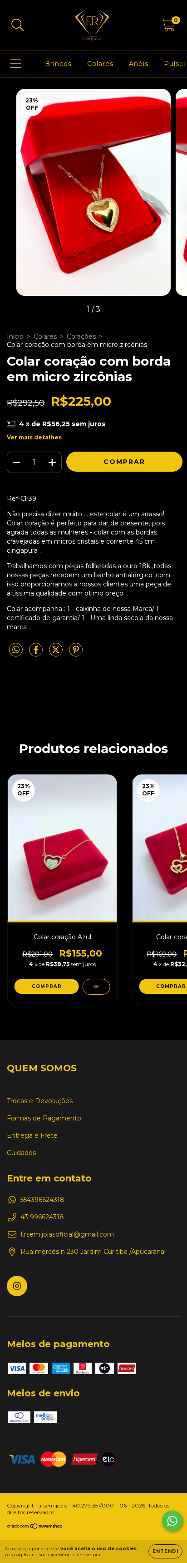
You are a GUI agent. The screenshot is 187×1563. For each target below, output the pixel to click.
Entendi (165, 1551)
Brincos (58, 64)
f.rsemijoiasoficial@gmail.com (67, 1234)
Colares (100, 64)
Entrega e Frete (32, 1135)
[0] (168, 27)
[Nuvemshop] (35, 1527)
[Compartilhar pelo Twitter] (56, 653)
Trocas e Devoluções (40, 1101)
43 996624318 (42, 1217)
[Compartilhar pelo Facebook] (36, 653)
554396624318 (42, 1200)
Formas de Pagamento (44, 1118)
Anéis (138, 64)
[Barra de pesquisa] (18, 25)
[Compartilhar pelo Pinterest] (76, 653)
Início (15, 336)
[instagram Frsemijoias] (17, 1286)
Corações (81, 336)
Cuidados (21, 1153)
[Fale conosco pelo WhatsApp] (172, 1521)
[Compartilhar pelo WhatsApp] (16, 650)
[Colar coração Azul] (96, 987)
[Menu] (15, 64)
